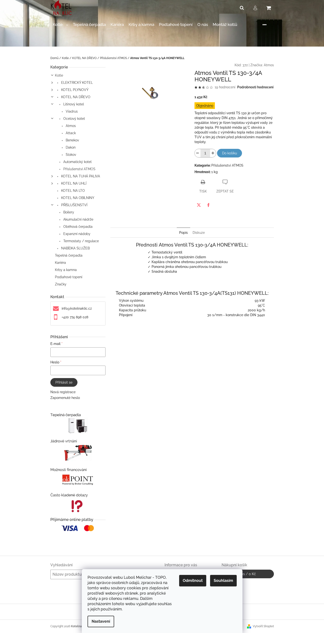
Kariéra (60, 263)
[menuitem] (60, 24)
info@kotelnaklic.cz (77, 308)
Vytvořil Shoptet (263, 626)
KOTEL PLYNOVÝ (74, 90)
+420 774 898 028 (75, 317)
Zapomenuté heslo (65, 398)
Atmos (70, 126)
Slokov (70, 155)
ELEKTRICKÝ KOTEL (76, 82)
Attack (70, 133)
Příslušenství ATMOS (78, 169)
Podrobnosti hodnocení (255, 87)
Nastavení (101, 621)
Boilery (68, 212)
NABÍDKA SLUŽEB (75, 248)
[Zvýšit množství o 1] (213, 153)
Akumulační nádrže (77, 219)
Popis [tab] (183, 233)
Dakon (70, 147)
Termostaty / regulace (80, 241)
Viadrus (71, 111)
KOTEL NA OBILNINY (77, 198)
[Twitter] (198, 205)
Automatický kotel (77, 162)
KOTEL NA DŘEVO (75, 97)
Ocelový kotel (73, 119)
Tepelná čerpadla (68, 255)
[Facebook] (208, 205)
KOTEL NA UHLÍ (73, 183)
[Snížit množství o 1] (197, 153)
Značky (60, 284)
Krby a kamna (66, 270)
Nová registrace (63, 392)
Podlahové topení (68, 277)
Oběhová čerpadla (77, 227)
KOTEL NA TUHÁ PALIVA (80, 176)
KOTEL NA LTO (72, 191)
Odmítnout (193, 580)
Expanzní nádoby (76, 234)
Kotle (59, 75)
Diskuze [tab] (199, 233)
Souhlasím (223, 580)
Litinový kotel (73, 104)
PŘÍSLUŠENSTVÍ (73, 205)
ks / (247, 574)
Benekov (72, 140)
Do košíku (229, 153)
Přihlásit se (63, 382)
